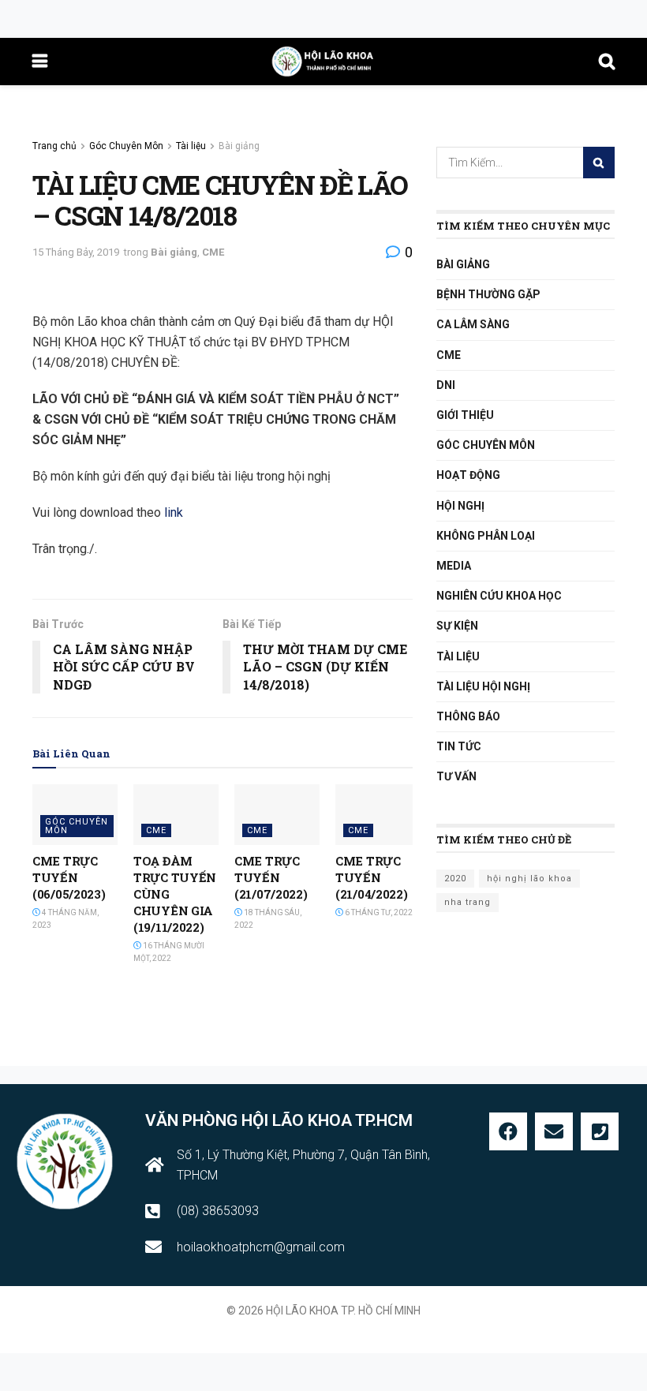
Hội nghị (460, 505)
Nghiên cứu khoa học (499, 595)
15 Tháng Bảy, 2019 (75, 252)
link (173, 512)
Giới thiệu (465, 415)
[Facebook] (508, 1131)
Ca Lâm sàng (473, 324)
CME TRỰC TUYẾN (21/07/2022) (270, 877)
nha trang (467, 902)
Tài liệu (191, 145)
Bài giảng (239, 145)
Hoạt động (468, 475)
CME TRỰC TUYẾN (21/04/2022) (371, 877)
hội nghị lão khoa (529, 878)
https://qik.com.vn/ (143, 1074)
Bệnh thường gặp (488, 294)
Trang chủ (54, 145)
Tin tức (458, 746)
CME (213, 252)
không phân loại (485, 535)
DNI (445, 385)
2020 (455, 878)
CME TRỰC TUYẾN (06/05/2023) (68, 877)
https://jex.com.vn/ (47, 1074)
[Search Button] (599, 162)
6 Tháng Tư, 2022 (378, 912)
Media (453, 565)
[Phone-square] (600, 1131)
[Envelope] (554, 1131)
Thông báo (468, 716)
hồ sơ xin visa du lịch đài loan (323, 1328)
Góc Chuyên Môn (126, 145)
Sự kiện (457, 625)
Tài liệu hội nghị (483, 686)
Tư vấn (456, 776)
